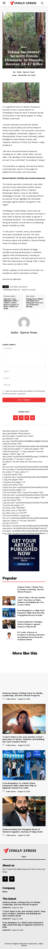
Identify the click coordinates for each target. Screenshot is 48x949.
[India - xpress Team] (24, 323)
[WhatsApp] (32, 417)
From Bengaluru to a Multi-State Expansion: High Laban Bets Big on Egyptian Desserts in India (31, 612)
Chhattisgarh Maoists (11, 290)
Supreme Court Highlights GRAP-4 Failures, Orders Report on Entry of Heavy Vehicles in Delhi (11, 303)
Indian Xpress (11, 699)
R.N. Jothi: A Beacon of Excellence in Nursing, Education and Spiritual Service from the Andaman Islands (31, 636)
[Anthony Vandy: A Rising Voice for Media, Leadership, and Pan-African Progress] (8, 589)
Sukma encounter (29, 290)
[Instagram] (12, 879)
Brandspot (6, 907)
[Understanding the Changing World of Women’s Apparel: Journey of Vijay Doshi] (8, 624)
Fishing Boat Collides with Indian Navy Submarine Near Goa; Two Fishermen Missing (34, 303)
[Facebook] (15, 417)
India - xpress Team (25, 72)
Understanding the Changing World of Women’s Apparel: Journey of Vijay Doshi (29, 624)
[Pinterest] (26, 417)
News (24, 47)
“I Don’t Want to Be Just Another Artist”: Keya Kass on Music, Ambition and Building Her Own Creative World (31, 601)
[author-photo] (4, 699)
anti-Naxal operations (18, 287)
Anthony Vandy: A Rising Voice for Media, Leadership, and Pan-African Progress (31, 589)
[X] (21, 417)
